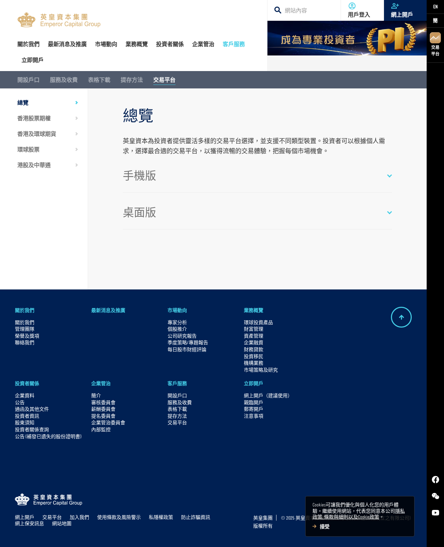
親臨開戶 (253, 402)
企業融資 (253, 342)
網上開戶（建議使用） (268, 395)
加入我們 (79, 517)
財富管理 (253, 329)
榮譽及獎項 (27, 336)
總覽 (22, 102)
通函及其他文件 (32, 409)
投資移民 (253, 356)
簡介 (96, 395)
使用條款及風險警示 (119, 517)
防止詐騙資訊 (195, 517)
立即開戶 (253, 383)
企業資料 (24, 395)
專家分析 (177, 322)
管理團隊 (24, 329)
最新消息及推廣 (108, 310)
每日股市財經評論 (187, 349)
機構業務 (253, 363)
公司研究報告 (182, 336)
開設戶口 (28, 79)
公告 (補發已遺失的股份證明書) (48, 436)
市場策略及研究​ (261, 370)
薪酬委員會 (103, 409)
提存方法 (132, 79)
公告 (20, 402)
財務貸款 (253, 349)
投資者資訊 (27, 416)
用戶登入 (359, 14)
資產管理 (253, 336)
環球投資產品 (258, 322)
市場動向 (177, 310)
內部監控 (101, 429)
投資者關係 (27, 383)
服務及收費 (64, 79)
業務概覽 (253, 310)
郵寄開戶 (253, 409)
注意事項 (253, 416)
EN (435, 6)
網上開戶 (402, 14)
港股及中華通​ (34, 165)
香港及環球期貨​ (36, 133)
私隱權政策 (161, 517)
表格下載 (99, 79)
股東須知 (24, 422)
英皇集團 (263, 518)
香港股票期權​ (34, 118)
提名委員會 (103, 416)
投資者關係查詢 (32, 429)
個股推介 (177, 329)
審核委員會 (103, 402)
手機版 (139, 175)
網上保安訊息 (29, 523)
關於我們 (24, 310)
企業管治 (101, 383)
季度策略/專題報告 (188, 342)
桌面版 (139, 211)
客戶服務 (177, 383)
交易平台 (435, 50)
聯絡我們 (24, 342)
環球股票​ (28, 149)
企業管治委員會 (108, 422)
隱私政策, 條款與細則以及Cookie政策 (359, 514)
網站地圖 (61, 523)
